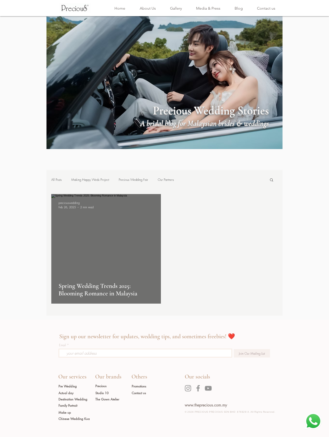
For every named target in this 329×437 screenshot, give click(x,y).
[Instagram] (188, 388)
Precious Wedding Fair (133, 180)
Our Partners (166, 180)
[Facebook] (198, 388)
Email (62, 345)
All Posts (56, 180)
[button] (271, 180)
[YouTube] (208, 388)
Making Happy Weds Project (90, 180)
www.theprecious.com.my (206, 405)
